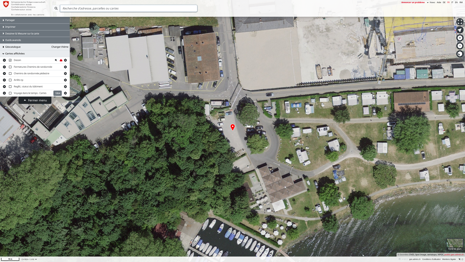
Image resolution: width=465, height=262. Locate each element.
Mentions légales (449, 259)
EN (456, 2)
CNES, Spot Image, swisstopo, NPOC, (426, 254)
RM (461, 2)
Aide (439, 2)
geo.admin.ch (414, 259)
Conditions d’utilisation (431, 259)
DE (444, 2)
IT (452, 2)
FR (448, 2)
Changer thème (59, 46)
